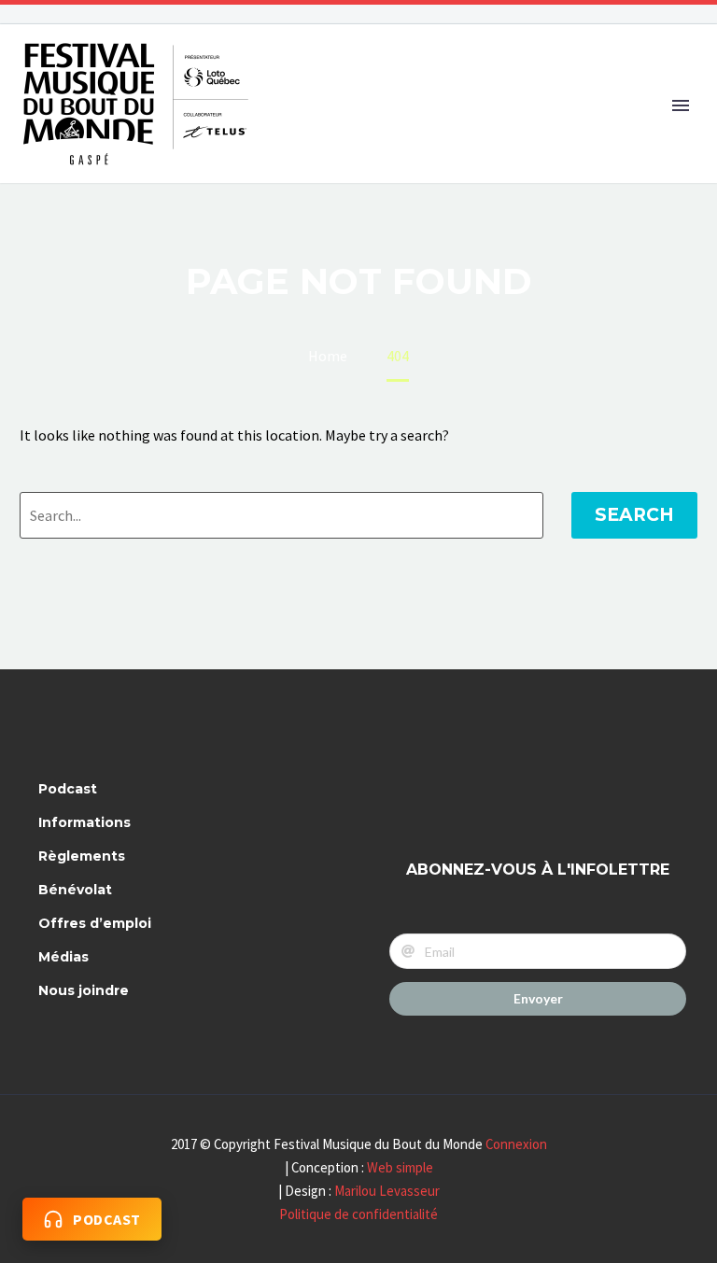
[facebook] (415, 796)
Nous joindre (83, 990)
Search (634, 515)
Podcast (67, 788)
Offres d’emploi (94, 923)
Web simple (400, 1167)
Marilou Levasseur (387, 1191)
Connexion (516, 1144)
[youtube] (514, 796)
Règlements (81, 856)
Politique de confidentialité (358, 1214)
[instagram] (465, 796)
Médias (63, 956)
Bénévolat (75, 889)
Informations (84, 822)
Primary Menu (680, 105)
